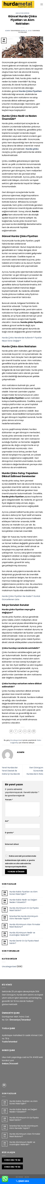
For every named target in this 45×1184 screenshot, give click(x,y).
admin (7, 31)
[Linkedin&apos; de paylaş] (34, 731)
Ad (7, 821)
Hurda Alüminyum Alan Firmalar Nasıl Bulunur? (24, 925)
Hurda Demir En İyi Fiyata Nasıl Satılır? (24, 942)
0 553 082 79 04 (12, 1160)
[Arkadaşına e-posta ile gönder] (25, 731)
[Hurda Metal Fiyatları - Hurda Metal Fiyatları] (18, 4)
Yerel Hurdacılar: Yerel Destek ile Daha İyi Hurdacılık (11, 770)
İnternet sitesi (12, 844)
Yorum (9, 799)
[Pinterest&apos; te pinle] (29, 731)
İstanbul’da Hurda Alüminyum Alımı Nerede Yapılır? (23, 917)
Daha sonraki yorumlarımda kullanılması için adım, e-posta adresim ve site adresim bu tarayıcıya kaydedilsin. (20, 861)
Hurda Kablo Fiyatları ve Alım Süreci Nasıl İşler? (23, 892)
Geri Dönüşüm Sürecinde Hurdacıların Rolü (34, 770)
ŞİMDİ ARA (23, 1181)
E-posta (9, 832)
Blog (27, 1177)
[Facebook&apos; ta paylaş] (16, 731)
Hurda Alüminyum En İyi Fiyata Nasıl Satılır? (23, 909)
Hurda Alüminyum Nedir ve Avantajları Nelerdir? (22, 933)
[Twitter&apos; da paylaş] (20, 731)
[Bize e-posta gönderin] (4, 1085)
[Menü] (41, 4)
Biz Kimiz (19, 1177)
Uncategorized (22, 13)
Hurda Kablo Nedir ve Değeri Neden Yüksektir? (23, 901)
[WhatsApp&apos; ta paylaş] (11, 731)
